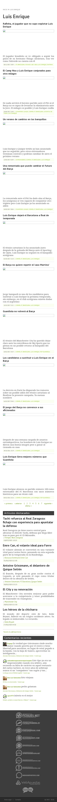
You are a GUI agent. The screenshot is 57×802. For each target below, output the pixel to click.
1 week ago (37, 656)
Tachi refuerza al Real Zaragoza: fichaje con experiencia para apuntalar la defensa (28, 522)
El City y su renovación (18, 589)
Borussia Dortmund (12, 558)
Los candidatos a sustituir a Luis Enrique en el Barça (28, 359)
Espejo (9, 643)
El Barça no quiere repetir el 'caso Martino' (26, 264)
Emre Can (24, 558)
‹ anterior (18, 503)
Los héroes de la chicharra (20, 609)
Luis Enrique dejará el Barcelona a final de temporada (26, 217)
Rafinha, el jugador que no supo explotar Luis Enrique (28, 25)
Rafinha (50, 64)
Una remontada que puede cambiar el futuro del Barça (27, 167)
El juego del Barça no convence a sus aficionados (23, 409)
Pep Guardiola (45, 352)
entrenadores (21, 160)
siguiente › (48, 503)
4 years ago (33, 700)
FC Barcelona (20, 64)
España (31, 112)
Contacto (18, 800)
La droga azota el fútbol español (12, 673)
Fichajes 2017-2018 (31, 64)
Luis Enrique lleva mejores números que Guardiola (25, 458)
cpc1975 (10, 696)
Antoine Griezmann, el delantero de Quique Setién (26, 567)
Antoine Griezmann (12, 581)
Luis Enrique (15, 9)
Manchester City (11, 602)
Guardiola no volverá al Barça (19, 311)
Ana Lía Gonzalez (14, 678)
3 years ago (21, 682)
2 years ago (26, 673)
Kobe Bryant (9, 622)
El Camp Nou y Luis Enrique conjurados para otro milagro (26, 72)
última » (28, 506)
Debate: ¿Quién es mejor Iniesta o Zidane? (16, 700)
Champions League (22, 112)
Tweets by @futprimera (12, 632)
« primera (8, 503)
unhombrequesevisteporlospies (19, 661)
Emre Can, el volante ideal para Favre (27, 545)
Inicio (5, 9)
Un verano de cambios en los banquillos (24, 119)
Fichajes (8, 537)
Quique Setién (36, 581)
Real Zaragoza (17, 537)
